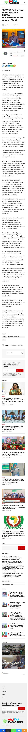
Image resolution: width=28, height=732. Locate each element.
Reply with (22, 353)
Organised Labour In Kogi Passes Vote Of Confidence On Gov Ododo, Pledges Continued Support (13, 563)
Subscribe (20, 371)
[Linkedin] (8, 66)
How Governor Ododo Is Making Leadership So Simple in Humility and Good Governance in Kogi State (12, 558)
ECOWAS (4, 334)
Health (3, 697)
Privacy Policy (6, 375)
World (3, 396)
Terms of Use (13, 375)
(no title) (5, 651)
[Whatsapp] (11, 66)
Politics (4, 688)
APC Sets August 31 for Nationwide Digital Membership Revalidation (11, 576)
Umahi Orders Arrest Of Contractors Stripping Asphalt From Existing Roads (12, 572)
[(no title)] (13, 649)
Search (3, 543)
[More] (14, 66)
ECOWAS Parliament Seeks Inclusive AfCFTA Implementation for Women (11, 337)
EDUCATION (4, 691)
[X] (6, 66)
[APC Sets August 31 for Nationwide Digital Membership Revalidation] (4, 634)
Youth (4, 339)
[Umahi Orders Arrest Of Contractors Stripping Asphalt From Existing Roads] (4, 625)
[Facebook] (3, 66)
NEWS (5, 660)
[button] (2, 2)
